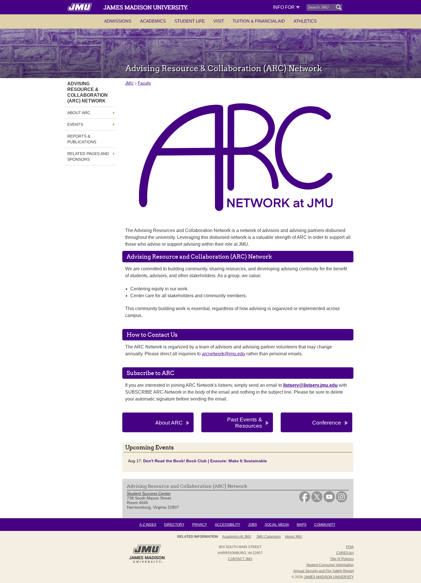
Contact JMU (240, 559)
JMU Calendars (268, 537)
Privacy (199, 525)
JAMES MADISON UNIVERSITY (329, 577)
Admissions (117, 21)
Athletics (305, 21)
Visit (218, 21)
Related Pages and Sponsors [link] (88, 156)
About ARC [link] (78, 112)
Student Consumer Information (330, 565)
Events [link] (75, 124)
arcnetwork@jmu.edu (223, 353)
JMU (129, 83)
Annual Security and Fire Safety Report (323, 571)
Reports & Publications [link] (81, 139)
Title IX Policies (342, 559)
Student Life (189, 21)
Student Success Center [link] (149, 493)
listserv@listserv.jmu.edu (310, 385)
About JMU (293, 537)
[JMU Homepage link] (147, 562)
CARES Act (345, 553)
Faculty (144, 83)
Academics (153, 21)
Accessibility (227, 525)
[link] (304, 501)
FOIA (350, 547)
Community (324, 525)
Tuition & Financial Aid (259, 21)
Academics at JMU (236, 537)
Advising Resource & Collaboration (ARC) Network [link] (87, 92)
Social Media (277, 525)
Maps (301, 525)
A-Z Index (147, 525)
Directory (174, 525)
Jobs (252, 525)
